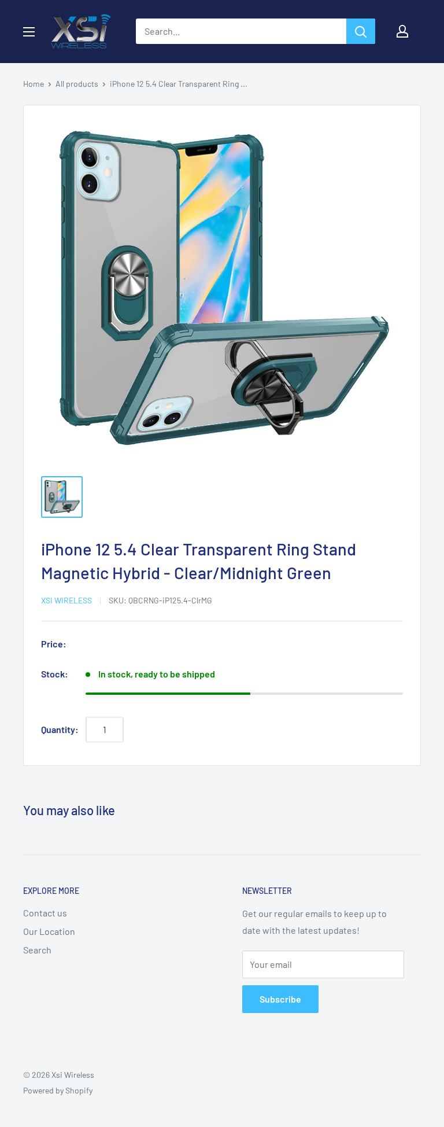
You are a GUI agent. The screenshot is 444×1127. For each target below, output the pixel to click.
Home (33, 84)
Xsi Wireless (66, 600)
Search (37, 949)
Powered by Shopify (57, 1090)
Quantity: (60, 729)
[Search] (360, 31)
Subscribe (280, 998)
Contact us (45, 912)
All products (77, 84)
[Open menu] (29, 31)
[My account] (402, 31)
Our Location (49, 931)
